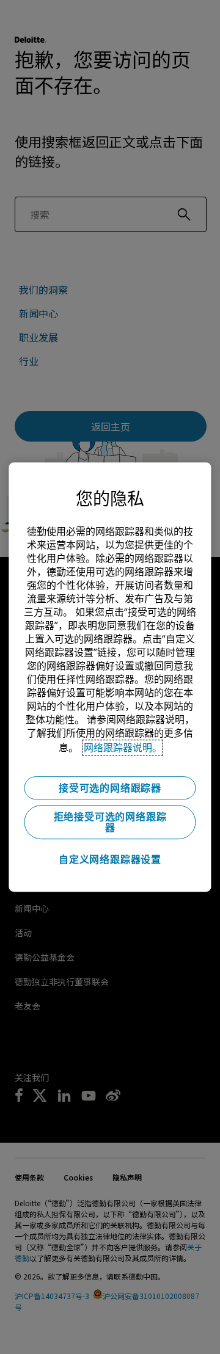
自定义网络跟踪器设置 (110, 859)
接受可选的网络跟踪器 (110, 788)
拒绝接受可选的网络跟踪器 (110, 822)
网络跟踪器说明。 (123, 747)
